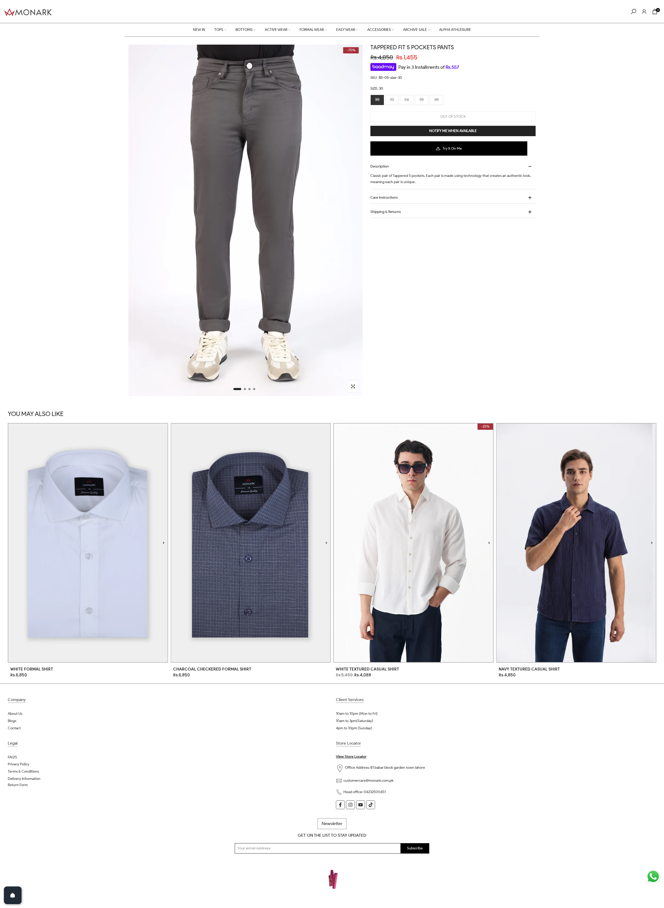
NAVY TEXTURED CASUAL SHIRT (529, 669)
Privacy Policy (18, 764)
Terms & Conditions (23, 771)
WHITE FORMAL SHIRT (31, 669)
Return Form (18, 785)
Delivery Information (24, 779)
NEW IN (199, 29)
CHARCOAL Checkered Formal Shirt (212, 669)
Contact (14, 728)
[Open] (13, 895)
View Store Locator (351, 756)
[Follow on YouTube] (360, 804)
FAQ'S (12, 757)
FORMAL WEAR (312, 29)
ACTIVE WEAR (276, 29)
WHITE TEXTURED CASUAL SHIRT (367, 669)
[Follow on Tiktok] (370, 804)
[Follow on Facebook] (340, 804)
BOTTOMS (244, 29)
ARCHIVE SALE (415, 29)
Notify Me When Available (453, 131)
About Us (15, 713)
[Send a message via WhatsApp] (653, 876)
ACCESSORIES (379, 29)
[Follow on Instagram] (350, 804)
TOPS (218, 29)
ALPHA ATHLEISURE (455, 29)
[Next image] (163, 543)
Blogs (12, 721)
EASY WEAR (345, 29)
